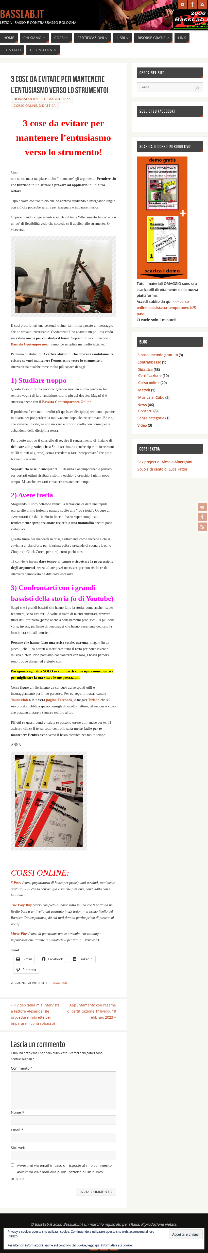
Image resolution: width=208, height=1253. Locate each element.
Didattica (47, 105)
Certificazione (150, 375)
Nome (17, 1112)
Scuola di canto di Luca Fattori (162, 469)
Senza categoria (150, 417)
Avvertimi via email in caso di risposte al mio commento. (65, 1165)
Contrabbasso (149, 362)
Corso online (25, 105)
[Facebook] (202, 517)
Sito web (18, 1147)
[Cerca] (196, 88)
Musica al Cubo (151, 397)
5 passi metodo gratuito (157, 354)
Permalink (58, 983)
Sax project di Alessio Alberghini (164, 461)
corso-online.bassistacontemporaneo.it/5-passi (167, 307)
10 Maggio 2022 (57, 99)
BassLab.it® (28, 99)
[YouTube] (202, 507)
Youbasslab (19, 700)
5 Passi (16, 883)
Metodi (144, 390)
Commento (21, 1068)
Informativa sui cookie (116, 1245)
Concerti (145, 410)
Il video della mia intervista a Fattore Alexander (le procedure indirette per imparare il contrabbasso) (35, 1014)
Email (17, 1129)
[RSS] (202, 527)
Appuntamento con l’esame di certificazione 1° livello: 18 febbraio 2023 (91, 1011)
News (142, 404)
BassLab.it (22, 14)
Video (142, 425)
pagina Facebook (59, 700)
